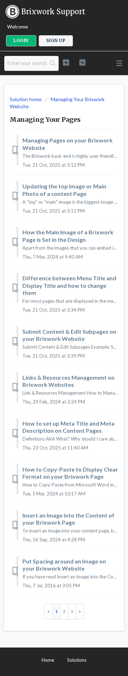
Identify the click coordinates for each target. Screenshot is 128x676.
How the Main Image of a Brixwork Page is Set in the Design (67, 236)
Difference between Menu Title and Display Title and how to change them (69, 285)
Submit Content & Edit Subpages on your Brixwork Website (69, 335)
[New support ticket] (66, 62)
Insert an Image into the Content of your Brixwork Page (68, 519)
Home (48, 660)
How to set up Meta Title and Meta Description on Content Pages (68, 427)
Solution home (26, 99)
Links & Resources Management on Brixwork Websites (68, 381)
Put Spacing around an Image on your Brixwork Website (64, 565)
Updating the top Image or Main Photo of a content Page (64, 190)
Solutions (76, 660)
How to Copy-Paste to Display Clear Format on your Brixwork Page (70, 473)
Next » (80, 611)
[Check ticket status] (82, 62)
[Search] (53, 63)
